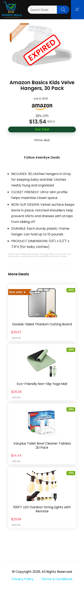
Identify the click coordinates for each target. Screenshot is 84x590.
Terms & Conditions (56, 579)
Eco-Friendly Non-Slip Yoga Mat (42, 383)
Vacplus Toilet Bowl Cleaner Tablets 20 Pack (42, 445)
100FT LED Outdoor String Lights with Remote (42, 509)
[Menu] (77, 9)
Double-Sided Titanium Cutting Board (42, 324)
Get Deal (42, 129)
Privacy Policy (23, 579)
